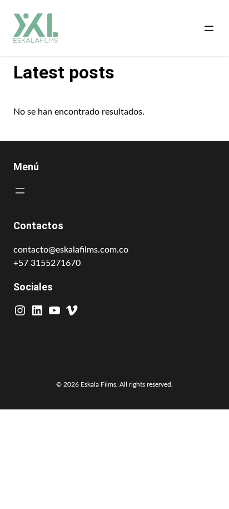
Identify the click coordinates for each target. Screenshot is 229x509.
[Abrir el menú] (209, 28)
